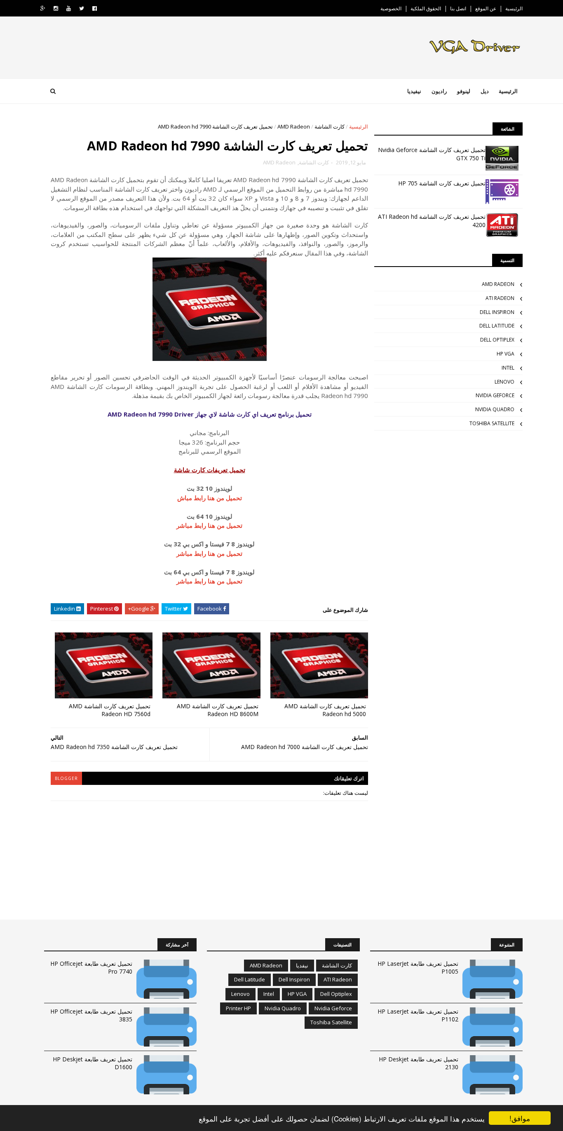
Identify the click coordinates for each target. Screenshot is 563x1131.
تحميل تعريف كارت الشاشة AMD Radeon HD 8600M (217, 710)
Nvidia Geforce (495, 395)
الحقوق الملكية (426, 8)
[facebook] (94, 8)
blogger (66, 778)
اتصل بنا (458, 8)
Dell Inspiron (497, 312)
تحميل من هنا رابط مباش (209, 498)
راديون (439, 91)
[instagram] (56, 8)
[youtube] (68, 8)
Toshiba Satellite (491, 423)
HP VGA (505, 353)
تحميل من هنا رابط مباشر (209, 525)
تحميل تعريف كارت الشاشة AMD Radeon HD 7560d (109, 710)
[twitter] (81, 8)
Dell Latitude (496, 325)
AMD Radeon (293, 126)
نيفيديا (414, 91)
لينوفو (463, 91)
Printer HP (238, 1008)
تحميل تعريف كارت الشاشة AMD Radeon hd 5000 (325, 710)
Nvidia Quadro (494, 409)
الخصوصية (390, 8)
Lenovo (504, 381)
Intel (508, 367)
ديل (485, 91)
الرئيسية (514, 8)
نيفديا (302, 965)
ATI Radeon (500, 298)
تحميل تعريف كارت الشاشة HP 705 (442, 183)
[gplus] (42, 8)
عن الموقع (485, 8)
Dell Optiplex (497, 339)
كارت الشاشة (329, 126)
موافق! (519, 1118)
